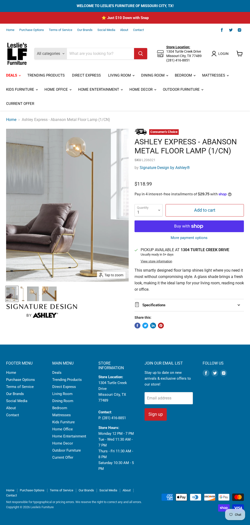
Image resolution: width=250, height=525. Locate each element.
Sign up (155, 414)
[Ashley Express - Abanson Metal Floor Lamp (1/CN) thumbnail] (12, 294)
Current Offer (20, 103)
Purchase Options (31, 30)
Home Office (56, 89)
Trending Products (46, 75)
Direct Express (86, 75)
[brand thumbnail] (42, 311)
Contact (138, 30)
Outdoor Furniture (182, 89)
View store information (156, 261)
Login (223, 54)
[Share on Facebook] (137, 325)
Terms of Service (60, 30)
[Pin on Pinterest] (161, 325)
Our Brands (85, 30)
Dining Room (153, 75)
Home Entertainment (99, 89)
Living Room (120, 75)
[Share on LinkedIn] (153, 325)
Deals (12, 75)
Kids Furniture (20, 89)
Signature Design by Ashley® (165, 167)
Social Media (106, 30)
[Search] (140, 53)
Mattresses (214, 75)
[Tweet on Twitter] (145, 325)
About (124, 30)
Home (10, 30)
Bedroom (184, 75)
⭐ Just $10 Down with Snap (125, 18)
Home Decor (141, 89)
